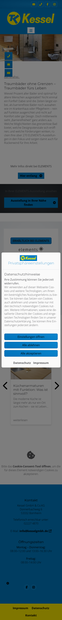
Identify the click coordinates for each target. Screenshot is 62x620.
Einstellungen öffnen (31, 337)
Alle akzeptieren (31, 353)
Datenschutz (22, 363)
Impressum (41, 363)
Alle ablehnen (31, 345)
